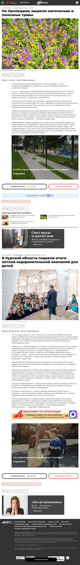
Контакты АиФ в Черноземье (37, 522)
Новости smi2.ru (8, 249)
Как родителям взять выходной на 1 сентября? (38, 457)
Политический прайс (55, 526)
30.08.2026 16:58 (6, 255)
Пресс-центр (65, 522)
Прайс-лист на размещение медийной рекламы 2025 (31, 526)
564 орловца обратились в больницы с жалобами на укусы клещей (22, 222)
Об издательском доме (22, 524)
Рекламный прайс (20, 522)
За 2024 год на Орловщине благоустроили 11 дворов (41, 169)
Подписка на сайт (53, 522)
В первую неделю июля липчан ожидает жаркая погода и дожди (22, 216)
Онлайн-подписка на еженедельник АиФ (44, 524)
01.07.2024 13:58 (6, 8)
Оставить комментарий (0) (63, 186)
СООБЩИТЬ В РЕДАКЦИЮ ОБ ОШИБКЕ (25, 528)
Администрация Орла (34, 70)
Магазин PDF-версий (65, 524)
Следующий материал (41, 559)
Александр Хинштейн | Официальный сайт (15, 321)
